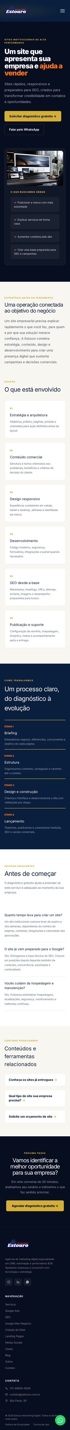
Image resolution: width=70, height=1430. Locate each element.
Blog (8, 1355)
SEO (7, 1317)
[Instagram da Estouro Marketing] (8, 1282)
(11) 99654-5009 (20, 1388)
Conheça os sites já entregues (33, 1080)
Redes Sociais (13, 1342)
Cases (9, 1348)
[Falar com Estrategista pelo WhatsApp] (60, 1420)
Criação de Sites (15, 1329)
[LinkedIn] (18, 1282)
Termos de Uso (41, 1424)
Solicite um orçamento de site (32, 1116)
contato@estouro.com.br (25, 1394)
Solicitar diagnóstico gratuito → (32, 116)
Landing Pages (14, 1336)
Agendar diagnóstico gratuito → (35, 1206)
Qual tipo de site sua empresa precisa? (30, 1098)
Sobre (9, 1361)
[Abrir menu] (62, 11)
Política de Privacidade (17, 1424)
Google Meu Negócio (18, 1323)
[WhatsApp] (27, 1282)
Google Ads (12, 1310)
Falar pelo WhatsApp (24, 129)
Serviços (10, 1304)
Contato (10, 1367)
